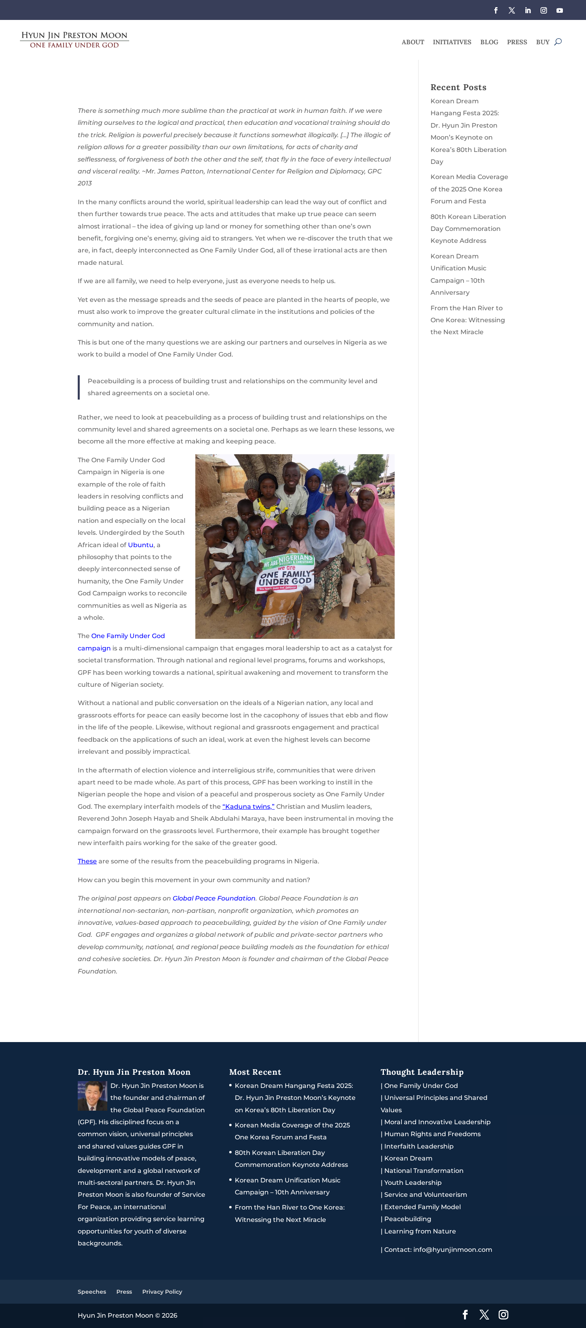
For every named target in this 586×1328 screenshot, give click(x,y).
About (413, 42)
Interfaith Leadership (419, 1146)
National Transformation (424, 1170)
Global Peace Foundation (214, 898)
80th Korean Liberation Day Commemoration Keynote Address (468, 229)
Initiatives (452, 42)
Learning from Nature (420, 1231)
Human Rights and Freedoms (432, 1134)
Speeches (92, 1291)
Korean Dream (408, 1158)
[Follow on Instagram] (543, 10)
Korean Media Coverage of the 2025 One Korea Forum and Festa (469, 189)
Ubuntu (140, 545)
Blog (489, 42)
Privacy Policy (162, 1291)
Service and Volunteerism (425, 1194)
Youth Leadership (413, 1182)
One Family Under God (421, 1086)
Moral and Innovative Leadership (437, 1122)
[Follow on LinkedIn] (527, 10)
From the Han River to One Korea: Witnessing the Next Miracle (468, 320)
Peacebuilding (407, 1219)
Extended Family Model (422, 1207)
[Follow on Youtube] (559, 10)
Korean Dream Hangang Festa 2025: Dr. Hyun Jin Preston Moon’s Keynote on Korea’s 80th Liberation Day (295, 1098)
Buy (543, 42)
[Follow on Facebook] (496, 10)
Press (517, 42)
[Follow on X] (511, 10)
